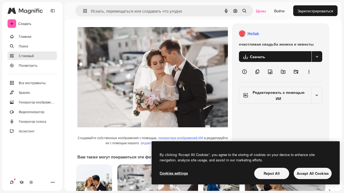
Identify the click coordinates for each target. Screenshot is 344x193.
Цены (261, 10)
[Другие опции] (308, 71)
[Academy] (21, 182)
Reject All (272, 173)
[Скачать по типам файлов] (316, 56)
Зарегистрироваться (315, 10)
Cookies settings (174, 173)
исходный (113, 33)
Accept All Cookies (313, 173)
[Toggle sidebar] (52, 10)
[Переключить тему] (31, 182)
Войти (279, 10)
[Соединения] (12, 182)
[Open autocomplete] (83, 11)
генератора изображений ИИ (180, 137)
